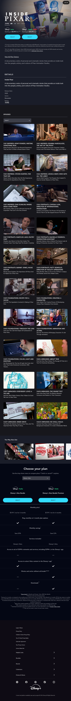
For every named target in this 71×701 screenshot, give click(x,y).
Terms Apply (24, 594)
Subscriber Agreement (21, 641)
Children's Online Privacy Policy (23, 634)
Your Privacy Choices (20, 645)
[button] (35, 652)
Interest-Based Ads (20, 648)
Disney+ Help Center (55, 606)
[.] (17, 682)
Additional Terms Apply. (37, 51)
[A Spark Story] (19, 451)
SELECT (12, 37)
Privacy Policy (19, 631)
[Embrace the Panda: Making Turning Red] (49, 451)
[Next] (68, 451)
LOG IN (66, 2)
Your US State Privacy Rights (22, 638)
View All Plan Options (12, 57)
